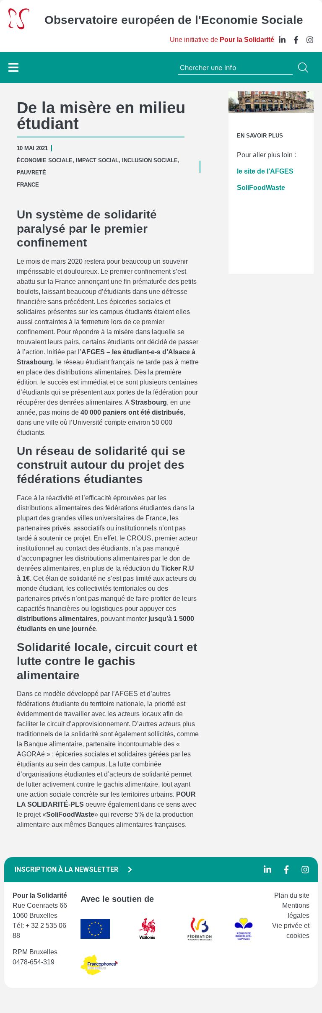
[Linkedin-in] (282, 40)
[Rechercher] (305, 67)
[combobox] (235, 67)
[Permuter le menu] (13, 67)
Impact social (97, 160)
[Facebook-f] (296, 40)
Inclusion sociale (150, 160)
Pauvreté (31, 172)
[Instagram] (310, 40)
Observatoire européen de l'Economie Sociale (173, 19)
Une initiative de (222, 39)
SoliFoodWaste (261, 187)
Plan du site (291, 895)
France (28, 185)
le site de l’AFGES (265, 171)
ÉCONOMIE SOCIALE (45, 160)
